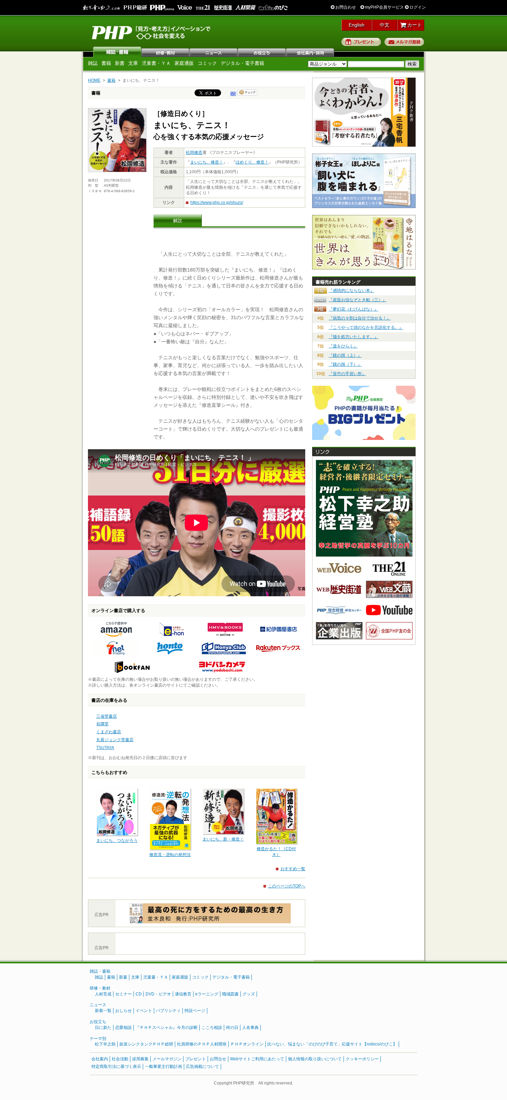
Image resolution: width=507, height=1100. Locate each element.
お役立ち (262, 52)
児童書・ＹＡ (156, 63)
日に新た (103, 1027)
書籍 (106, 63)
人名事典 (250, 1027)
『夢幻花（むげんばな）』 (353, 309)
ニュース (214, 52)
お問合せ (218, 1059)
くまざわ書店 (108, 731)
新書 (120, 63)
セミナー (123, 994)
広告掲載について (202, 1066)
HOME (94, 80)
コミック (207, 63)
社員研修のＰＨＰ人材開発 (202, 1044)
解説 (177, 220)
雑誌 (117, 52)
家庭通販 (184, 63)
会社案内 (310, 52)
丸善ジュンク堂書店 (114, 739)
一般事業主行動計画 (163, 1066)
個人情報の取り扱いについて (315, 1059)
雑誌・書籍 (100, 971)
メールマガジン (166, 1059)
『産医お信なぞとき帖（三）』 (358, 299)
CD (139, 994)
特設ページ (195, 1010)
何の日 (232, 1027)
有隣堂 (102, 723)
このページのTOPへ (286, 886)
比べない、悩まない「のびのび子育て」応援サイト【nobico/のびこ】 (332, 1044)
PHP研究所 (151, 32)
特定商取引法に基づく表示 (116, 1066)
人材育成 (103, 994)
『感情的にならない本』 (351, 290)
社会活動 (120, 1059)
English (357, 25)
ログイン (417, 7)
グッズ (248, 994)
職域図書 (230, 994)
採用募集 (140, 1059)
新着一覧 (103, 1010)
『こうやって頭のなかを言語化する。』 (366, 327)
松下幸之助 (105, 1044)
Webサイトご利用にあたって (257, 1059)
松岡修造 (194, 152)
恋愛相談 (123, 1027)
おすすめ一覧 (292, 868)
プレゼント (361, 42)
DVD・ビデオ (158, 994)
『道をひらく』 (343, 346)
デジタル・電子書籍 (242, 63)
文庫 (133, 63)
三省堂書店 (106, 716)
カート (414, 25)
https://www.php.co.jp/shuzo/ (216, 202)
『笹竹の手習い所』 (347, 373)
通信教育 (183, 994)
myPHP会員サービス (384, 7)
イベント (144, 1010)
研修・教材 (165, 52)
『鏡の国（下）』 (345, 364)
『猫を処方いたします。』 (353, 336)
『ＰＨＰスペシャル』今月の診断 (167, 1027)
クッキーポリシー (362, 1059)
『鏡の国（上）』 (345, 355)
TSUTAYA (105, 747)
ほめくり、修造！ (252, 162)
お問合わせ (345, 7)
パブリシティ (168, 1010)
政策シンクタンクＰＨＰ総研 (146, 1044)
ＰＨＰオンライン (247, 1044)
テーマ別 (98, 1038)
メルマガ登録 (404, 42)
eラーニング (206, 994)
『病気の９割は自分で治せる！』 (360, 318)
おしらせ (123, 1010)
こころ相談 (211, 1027)
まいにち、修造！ (206, 162)
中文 (384, 25)
